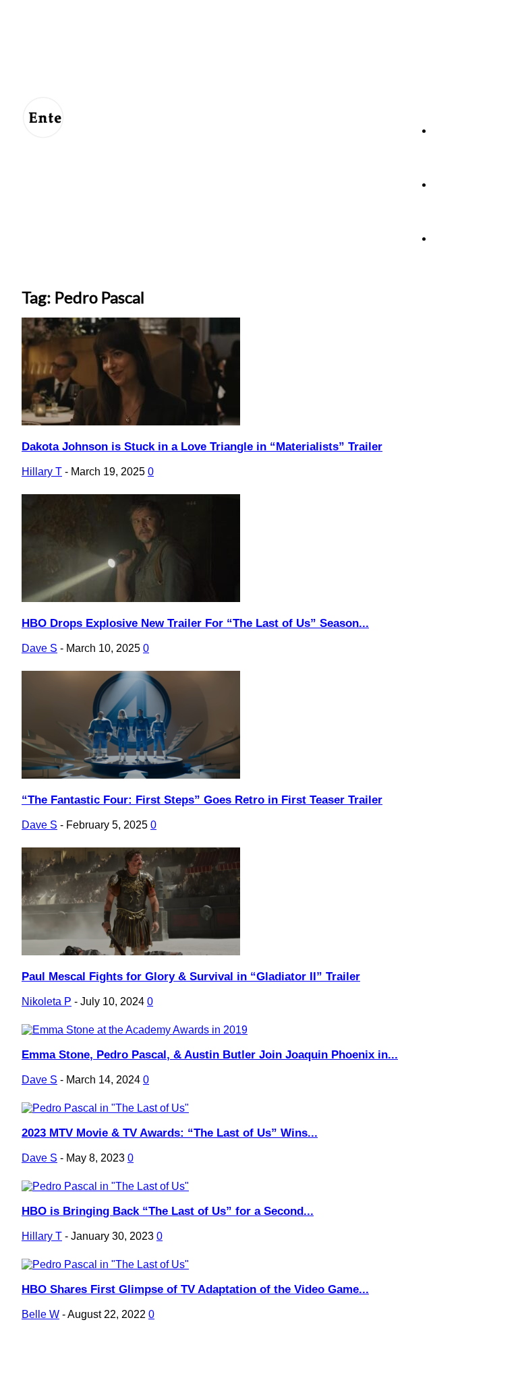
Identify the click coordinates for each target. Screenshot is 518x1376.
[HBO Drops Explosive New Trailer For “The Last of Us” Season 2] (131, 598)
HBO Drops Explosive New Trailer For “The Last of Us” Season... (195, 623)
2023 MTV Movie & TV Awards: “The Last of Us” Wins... (170, 1133)
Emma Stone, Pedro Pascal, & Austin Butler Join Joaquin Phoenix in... (210, 1054)
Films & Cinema (464, 238)
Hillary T (42, 471)
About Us (84, 1357)
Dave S (39, 648)
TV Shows (455, 184)
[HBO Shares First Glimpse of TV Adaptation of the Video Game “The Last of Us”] (105, 1264)
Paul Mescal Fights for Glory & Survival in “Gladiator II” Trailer (191, 976)
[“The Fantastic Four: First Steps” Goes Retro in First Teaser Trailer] (131, 775)
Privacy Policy (187, 1357)
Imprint (288, 1357)
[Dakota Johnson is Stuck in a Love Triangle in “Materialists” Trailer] (131, 421)
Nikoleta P (46, 1001)
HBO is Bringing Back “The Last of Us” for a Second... (168, 1211)
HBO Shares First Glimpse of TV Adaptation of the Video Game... (195, 1289)
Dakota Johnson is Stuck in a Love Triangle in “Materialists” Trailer (202, 446)
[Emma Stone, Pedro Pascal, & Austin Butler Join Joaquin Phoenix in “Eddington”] (135, 1030)
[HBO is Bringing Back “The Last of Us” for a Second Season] (105, 1186)
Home (445, 130)
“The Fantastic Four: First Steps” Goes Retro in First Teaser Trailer (202, 800)
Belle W (40, 1314)
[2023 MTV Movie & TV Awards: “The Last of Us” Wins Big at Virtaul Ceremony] (105, 1108)
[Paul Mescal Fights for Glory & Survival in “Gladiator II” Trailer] (131, 951)
